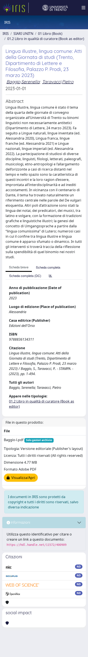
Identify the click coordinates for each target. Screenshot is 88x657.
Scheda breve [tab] (18, 267)
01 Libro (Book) (50, 33)
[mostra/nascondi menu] (83, 8)
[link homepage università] (55, 8)
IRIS (6, 33)
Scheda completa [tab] (48, 267)
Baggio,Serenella (23, 81)
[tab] (50, 275)
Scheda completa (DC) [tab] (25, 275)
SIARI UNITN (23, 33)
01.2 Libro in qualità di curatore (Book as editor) (45, 38)
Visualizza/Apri (22, 477)
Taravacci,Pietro (57, 81)
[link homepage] (16, 8)
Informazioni (20, 522)
